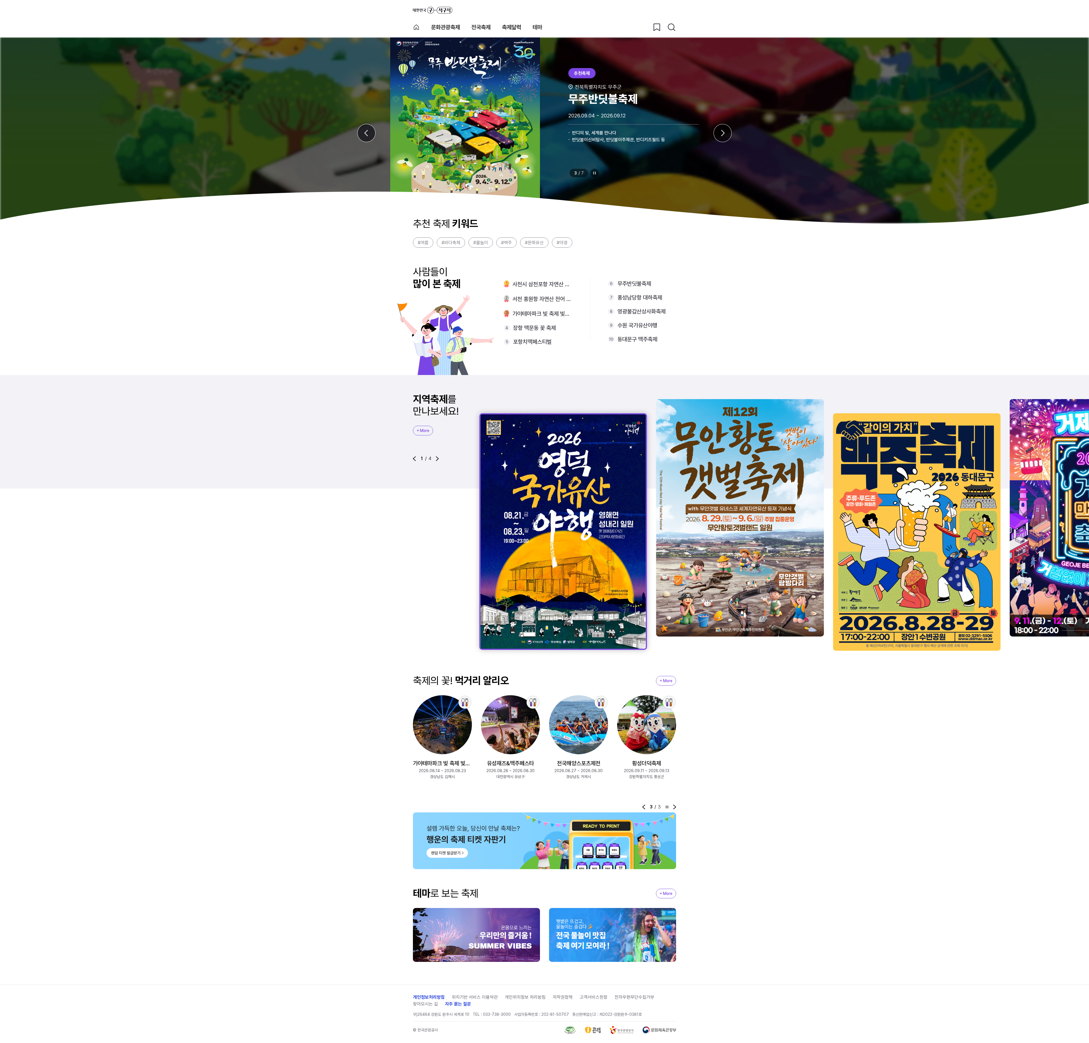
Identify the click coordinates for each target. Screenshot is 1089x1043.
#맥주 (506, 242)
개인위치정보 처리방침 (525, 997)
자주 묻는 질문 (458, 1004)
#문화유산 (534, 242)
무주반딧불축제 (634, 283)
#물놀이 (480, 242)
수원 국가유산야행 (637, 325)
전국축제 (481, 27)
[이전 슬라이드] (366, 133)
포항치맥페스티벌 (532, 341)
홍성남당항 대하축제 (639, 297)
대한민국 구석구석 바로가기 (432, 10)
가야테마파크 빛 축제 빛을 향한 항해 (542, 313)
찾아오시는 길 (425, 1004)
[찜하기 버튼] (656, 27)
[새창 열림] (570, 1030)
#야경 (562, 242)
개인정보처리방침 (429, 997)
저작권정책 (563, 997)
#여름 (423, 242)
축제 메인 (416, 27)
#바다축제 (451, 242)
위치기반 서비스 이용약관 (475, 997)
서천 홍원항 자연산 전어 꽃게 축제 (542, 299)
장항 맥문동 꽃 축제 (534, 328)
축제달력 (511, 27)
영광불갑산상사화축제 (641, 311)
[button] (414, 458)
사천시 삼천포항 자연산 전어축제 (542, 284)
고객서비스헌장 (593, 997)
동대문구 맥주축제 (637, 339)
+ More (423, 430)
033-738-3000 (497, 1014)
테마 (537, 27)
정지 (594, 173)
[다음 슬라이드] (723, 133)
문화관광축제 (445, 27)
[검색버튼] (671, 27)
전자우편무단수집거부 (634, 997)
